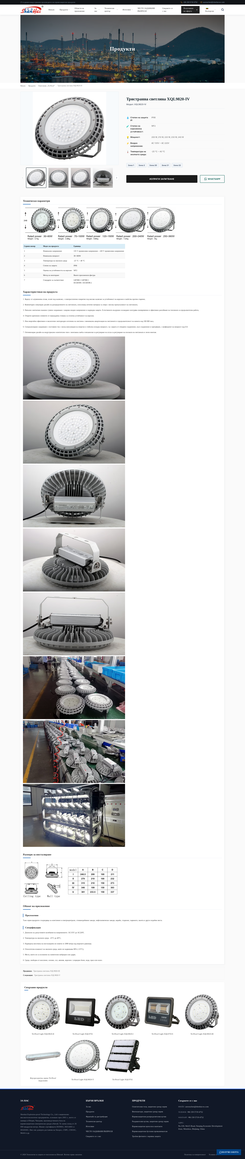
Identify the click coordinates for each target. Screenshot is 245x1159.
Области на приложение (80, 9)
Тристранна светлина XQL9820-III (46, 971)
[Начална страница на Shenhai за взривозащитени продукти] (49, 1107)
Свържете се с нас (167, 9)
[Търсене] (222, 9)
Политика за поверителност (195, 1155)
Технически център (109, 9)
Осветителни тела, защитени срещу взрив (149, 1107)
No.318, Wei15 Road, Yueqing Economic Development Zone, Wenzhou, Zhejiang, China (200, 1127)
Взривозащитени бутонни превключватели (149, 1131)
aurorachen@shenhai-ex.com (214, 2)
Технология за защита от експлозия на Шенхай (44, 1155)
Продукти (64, 10)
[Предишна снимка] (22, 178)
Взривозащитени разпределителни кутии (149, 1116)
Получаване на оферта (188, 9)
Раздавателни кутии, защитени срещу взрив (150, 1121)
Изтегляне (127, 10)
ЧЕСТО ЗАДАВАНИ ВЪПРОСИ (146, 9)
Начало (51, 10)
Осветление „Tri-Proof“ (46, 86)
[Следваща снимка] (117, 178)
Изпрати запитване (162, 179)
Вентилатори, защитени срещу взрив (147, 1111)
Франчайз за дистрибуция (96, 1116)
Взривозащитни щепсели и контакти (147, 1126)
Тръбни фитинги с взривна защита (146, 1136)
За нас (95, 9)
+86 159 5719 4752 (190, 2)
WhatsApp (214, 179)
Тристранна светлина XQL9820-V (47, 975)
